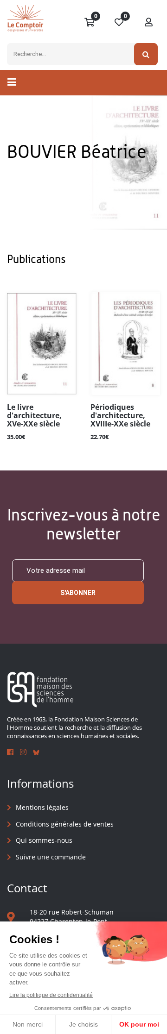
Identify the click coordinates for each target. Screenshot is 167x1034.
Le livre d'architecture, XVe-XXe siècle (34, 416)
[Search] (146, 54)
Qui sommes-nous (44, 840)
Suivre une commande (51, 856)
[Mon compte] (149, 23)
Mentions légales (42, 807)
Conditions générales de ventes (65, 824)
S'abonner (78, 592)
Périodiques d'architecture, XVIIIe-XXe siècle (120, 416)
